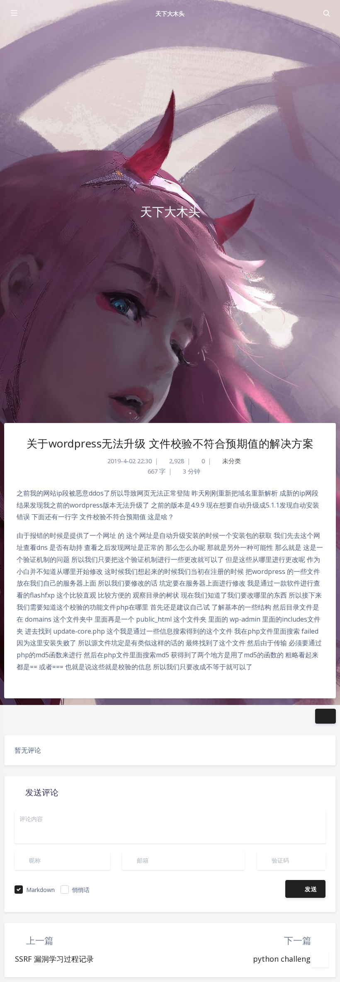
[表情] (272, 889)
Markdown (40, 890)
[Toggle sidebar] (13, 13)
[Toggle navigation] (326, 13)
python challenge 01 (289, 959)
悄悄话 (81, 890)
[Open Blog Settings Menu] (319, 958)
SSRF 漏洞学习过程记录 (54, 959)
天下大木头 (170, 13)
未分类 (231, 461)
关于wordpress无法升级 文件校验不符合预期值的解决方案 (170, 443)
